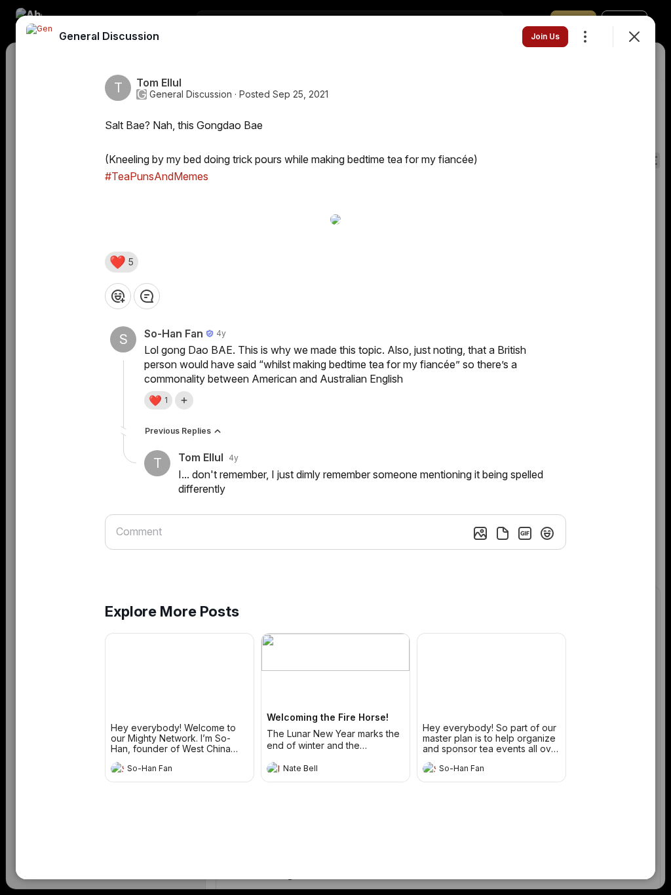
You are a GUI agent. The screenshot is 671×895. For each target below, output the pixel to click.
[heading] (166, 769)
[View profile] (117, 768)
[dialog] (335, 447)
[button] (121, 262)
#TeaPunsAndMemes (156, 176)
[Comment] (147, 296)
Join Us (545, 36)
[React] (117, 296)
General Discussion (190, 94)
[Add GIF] (524, 533)
